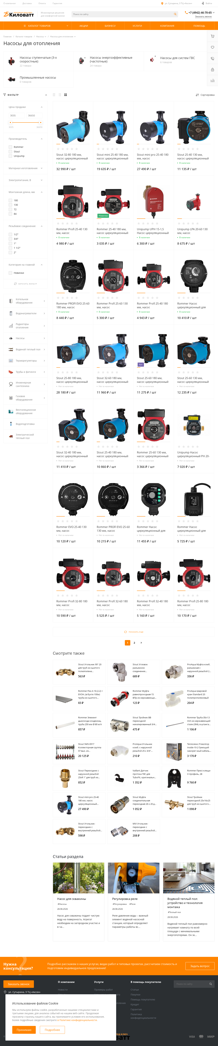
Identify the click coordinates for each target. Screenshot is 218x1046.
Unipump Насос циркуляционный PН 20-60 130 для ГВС (193, 456)
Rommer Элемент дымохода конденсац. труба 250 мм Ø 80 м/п (90, 721)
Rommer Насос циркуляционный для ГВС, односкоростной (191, 530)
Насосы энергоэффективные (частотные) (111, 59)
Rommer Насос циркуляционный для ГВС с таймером (151, 530)
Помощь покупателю (143, 999)
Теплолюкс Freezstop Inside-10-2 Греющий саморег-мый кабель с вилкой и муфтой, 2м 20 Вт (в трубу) (199, 750)
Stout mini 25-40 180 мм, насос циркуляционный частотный (112, 158)
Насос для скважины (71, 899)
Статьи (135, 989)
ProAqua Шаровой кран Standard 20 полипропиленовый (198, 694)
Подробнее (52, 1030)
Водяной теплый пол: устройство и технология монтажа (185, 903)
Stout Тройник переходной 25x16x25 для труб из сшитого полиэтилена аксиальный (198, 804)
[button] (60, 218)
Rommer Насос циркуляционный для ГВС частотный (191, 307)
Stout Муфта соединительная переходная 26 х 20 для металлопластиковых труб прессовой (145, 804)
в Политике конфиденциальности (77, 1020)
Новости (63, 989)
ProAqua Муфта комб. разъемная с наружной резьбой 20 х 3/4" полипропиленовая (199, 671)
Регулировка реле (125, 899)
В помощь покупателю (146, 982)
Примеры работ (103, 989)
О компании (9, 3)
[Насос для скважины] (78, 878)
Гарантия (57, 3)
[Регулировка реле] (133, 878)
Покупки (135, 994)
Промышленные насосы (38, 77)
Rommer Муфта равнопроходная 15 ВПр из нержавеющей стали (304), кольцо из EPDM (144, 697)
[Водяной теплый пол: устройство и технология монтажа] (188, 878)
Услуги (99, 982)
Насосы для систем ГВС (177, 58)
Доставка (27, 3)
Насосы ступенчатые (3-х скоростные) (38, 59)
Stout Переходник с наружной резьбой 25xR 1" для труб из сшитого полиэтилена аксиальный (90, 777)
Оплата (42, 3)
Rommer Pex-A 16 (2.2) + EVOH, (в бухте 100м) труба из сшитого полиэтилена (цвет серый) (90, 697)
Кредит (135, 1004)
